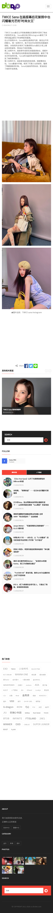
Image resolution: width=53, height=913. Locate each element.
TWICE (13, 669)
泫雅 (10, 695)
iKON (19, 706)
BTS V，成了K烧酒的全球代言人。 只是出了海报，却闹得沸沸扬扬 (30, 585)
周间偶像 (42, 674)
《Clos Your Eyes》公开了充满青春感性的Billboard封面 (29, 480)
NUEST (5, 690)
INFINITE (17, 718)
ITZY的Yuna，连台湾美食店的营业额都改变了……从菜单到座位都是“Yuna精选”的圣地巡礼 (31, 505)
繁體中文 (16, 827)
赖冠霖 (34, 674)
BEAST (5, 729)
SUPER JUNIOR (41, 724)
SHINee (27, 713)
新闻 (11, 843)
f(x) (27, 706)
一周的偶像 (26, 680)
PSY (33, 707)
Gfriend (29, 690)
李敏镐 (46, 713)
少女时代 (23, 668)
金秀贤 (25, 695)
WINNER (7, 724)
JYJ (5, 712)
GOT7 (47, 707)
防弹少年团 (15, 712)
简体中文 (6, 827)
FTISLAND (30, 718)
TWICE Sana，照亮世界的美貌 (14, 409)
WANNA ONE (21, 674)
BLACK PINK (36, 669)
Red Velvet (36, 713)
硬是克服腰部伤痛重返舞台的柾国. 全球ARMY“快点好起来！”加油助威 (28, 515)
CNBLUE (27, 724)
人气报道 (38, 472)
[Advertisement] (26, 96)
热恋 (40, 707)
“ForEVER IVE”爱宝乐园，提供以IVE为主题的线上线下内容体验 (32, 574)
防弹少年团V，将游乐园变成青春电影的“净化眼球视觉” (32, 550)
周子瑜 (44, 685)
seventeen (8, 684)
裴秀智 (38, 701)
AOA (37, 684)
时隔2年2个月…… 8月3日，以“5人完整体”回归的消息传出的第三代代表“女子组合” (31, 538)
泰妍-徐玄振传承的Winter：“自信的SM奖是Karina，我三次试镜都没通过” (30, 562)
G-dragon (8, 706)
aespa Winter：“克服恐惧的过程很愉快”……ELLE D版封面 (31, 527)
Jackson (29, 685)
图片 (4, 701)
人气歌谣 (14, 690)
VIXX (12, 701)
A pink (13, 729)
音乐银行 (15, 680)
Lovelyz (38, 690)
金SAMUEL (36, 680)
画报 (34, 695)
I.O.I (4, 695)
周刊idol (6, 680)
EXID (18, 724)
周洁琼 (46, 690)
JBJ (22, 690)
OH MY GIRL (28, 701)
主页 (4, 843)
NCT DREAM (7, 674)
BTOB (6, 718)
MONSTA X (42, 695)
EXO (5, 668)
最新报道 (14, 472)
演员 (19, 701)
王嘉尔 (20, 685)
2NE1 (42, 718)
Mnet (17, 695)
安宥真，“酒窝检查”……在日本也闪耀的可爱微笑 (31, 491)
